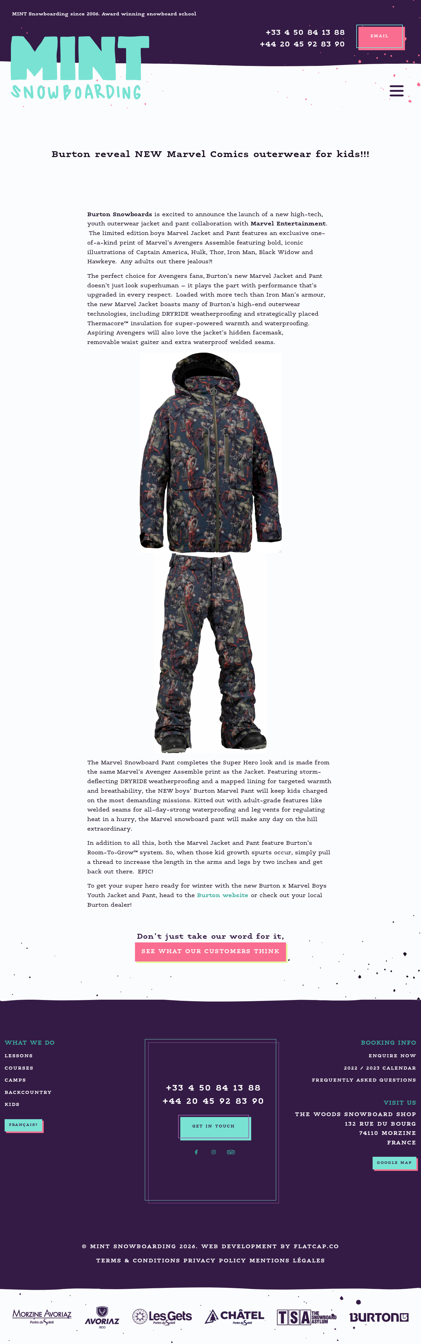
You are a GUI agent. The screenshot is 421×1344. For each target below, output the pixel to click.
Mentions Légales (287, 1261)
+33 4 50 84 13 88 (305, 33)
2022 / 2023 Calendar (380, 1068)
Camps (15, 1080)
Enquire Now (392, 1056)
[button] (390, 90)
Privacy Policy (214, 1261)
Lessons (19, 1056)
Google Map (394, 1163)
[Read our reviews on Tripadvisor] (231, 1156)
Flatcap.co (316, 1247)
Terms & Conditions (138, 1261)
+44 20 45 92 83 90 (302, 45)
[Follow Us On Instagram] (213, 1156)
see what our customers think (210, 952)
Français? (23, 1125)
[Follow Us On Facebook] (196, 1156)
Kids (12, 1105)
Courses (19, 1068)
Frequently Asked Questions (364, 1080)
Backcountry (28, 1093)
